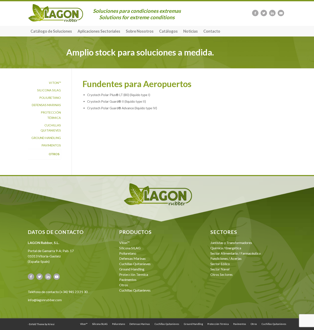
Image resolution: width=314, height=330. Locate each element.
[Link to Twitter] (264, 13)
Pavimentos (51, 145)
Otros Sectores (221, 274)
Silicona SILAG (49, 90)
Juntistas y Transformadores (231, 243)
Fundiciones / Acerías (226, 258)
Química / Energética (225, 248)
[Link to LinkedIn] (272, 13)
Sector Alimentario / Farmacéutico (235, 253)
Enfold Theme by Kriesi (41, 324)
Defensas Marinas (46, 105)
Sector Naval (219, 269)
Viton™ (55, 83)
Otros (54, 154)
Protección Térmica (51, 115)
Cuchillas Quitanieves (51, 127)
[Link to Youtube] (281, 13)
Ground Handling (46, 138)
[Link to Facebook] (255, 13)
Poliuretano (50, 97)
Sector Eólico (220, 264)
